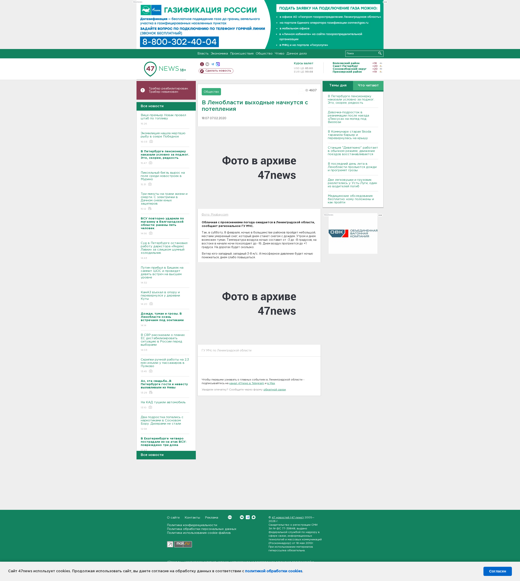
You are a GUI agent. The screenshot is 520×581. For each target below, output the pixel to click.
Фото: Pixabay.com (215, 215)
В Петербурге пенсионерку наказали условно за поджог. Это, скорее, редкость (351, 99)
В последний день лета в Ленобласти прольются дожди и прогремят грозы (352, 167)
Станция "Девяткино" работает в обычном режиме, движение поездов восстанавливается (353, 151)
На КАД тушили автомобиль (163, 405)
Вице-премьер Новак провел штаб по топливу (163, 119)
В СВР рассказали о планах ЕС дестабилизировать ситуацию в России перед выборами (163, 342)
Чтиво (279, 53)
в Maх (271, 383)
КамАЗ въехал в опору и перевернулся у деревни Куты (160, 298)
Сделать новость (218, 71)
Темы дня (338, 85)
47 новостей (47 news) (288, 518)
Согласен (497, 571)
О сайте (173, 517)
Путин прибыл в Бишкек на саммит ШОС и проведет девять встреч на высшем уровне (162, 275)
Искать (379, 53)
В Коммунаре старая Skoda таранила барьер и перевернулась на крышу (349, 135)
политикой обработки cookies (273, 571)
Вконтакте (242, 517)
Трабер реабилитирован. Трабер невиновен (168, 90)
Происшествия (242, 53)
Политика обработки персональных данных (201, 529)
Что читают (368, 85)
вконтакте (207, 64)
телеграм (212, 64)
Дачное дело (297, 53)
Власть (203, 53)
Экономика (219, 53)
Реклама (211, 517)
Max (254, 517)
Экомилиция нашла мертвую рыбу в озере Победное (163, 137)
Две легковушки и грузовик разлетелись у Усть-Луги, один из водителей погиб (352, 183)
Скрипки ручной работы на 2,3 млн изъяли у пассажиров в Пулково (165, 365)
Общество (264, 53)
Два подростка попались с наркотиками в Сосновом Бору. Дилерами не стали (162, 423)
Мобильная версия (202, 64)
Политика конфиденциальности (192, 525)
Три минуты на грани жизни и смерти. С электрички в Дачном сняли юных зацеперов (164, 201)
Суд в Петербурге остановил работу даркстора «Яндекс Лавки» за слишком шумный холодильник (164, 250)
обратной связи (274, 390)
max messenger (218, 64)
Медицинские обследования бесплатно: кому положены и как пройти (351, 199)
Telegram (248, 517)
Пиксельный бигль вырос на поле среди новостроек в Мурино (163, 178)
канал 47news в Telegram (246, 383)
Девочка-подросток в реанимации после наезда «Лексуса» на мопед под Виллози (348, 117)
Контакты (192, 517)
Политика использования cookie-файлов (199, 533)
